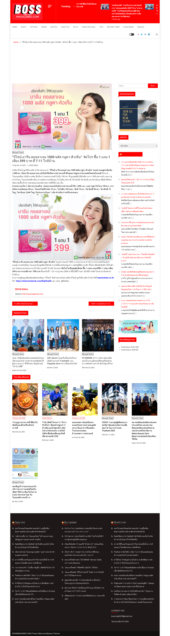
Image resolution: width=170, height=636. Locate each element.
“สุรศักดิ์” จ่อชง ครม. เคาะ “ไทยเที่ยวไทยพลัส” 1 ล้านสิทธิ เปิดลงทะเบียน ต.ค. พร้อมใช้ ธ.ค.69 (138, 257)
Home (14, 27)
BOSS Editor (33, 165)
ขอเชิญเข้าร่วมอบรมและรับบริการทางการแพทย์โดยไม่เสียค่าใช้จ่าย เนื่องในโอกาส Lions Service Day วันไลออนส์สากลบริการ (24, 492)
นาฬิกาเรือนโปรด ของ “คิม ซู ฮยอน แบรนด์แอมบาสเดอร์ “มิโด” (26, 304)
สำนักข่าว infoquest (131, 154)
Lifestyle (65, 27)
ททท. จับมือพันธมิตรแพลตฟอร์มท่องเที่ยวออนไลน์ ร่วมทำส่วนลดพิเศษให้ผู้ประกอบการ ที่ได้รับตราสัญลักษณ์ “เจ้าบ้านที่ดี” (28, 362)
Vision (44, 27)
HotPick (33, 27)
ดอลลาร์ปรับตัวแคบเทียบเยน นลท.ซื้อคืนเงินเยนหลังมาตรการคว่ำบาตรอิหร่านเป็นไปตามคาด (138, 240)
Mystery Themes (53, 634)
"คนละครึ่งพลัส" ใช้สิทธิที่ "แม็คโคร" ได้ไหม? (81, 568)
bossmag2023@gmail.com (121, 616)
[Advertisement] (85, 64)
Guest (23, 27)
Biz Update (70, 522)
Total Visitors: (126, 350)
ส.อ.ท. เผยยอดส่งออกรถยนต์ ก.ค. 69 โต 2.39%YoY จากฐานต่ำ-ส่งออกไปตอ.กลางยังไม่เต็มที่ (137, 303)
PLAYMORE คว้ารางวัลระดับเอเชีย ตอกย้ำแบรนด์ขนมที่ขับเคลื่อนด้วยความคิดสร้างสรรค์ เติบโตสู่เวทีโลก (97, 361)
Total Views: (126, 347)
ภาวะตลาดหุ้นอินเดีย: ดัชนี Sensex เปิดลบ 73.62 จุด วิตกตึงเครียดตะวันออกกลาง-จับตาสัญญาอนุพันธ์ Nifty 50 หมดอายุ (137, 165)
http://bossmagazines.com (32, 294)
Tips (101, 27)
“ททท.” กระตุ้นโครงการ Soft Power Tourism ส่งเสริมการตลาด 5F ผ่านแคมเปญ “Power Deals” (102, 304)
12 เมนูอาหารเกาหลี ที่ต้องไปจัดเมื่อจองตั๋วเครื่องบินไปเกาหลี (25, 425)
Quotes (53, 27)
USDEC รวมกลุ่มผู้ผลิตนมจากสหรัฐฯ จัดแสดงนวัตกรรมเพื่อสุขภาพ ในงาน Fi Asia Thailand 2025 (114, 426)
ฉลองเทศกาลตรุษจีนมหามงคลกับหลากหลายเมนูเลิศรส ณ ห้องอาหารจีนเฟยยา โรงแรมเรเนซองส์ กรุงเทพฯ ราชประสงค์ (84, 428)
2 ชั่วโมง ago (111, 19)
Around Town (113, 27)
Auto (75, 27)
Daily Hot (20, 522)
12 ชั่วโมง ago (156, 14)
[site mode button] (131, 34)
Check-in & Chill (89, 27)
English (140, 27)
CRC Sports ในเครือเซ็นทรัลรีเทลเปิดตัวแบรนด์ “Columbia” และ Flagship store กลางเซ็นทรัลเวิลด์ (62, 361)
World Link (120, 522)
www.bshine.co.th (105, 278)
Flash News (128, 27)
